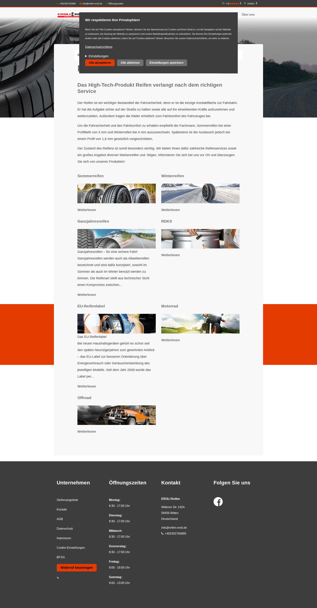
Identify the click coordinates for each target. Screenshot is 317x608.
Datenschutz (65, 528)
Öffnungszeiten (115, 3)
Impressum (64, 538)
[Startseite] (74, 15)
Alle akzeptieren (100, 62)
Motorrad (169, 306)
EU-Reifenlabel (91, 306)
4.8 (227, 3)
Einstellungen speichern (166, 62)
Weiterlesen (86, 210)
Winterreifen (172, 176)
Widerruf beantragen (77, 567)
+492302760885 (67, 3)
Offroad (84, 398)
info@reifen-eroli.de (92, 3)
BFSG (61, 557)
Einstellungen (98, 56)
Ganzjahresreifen (93, 221)
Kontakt (62, 509)
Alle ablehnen (130, 62)
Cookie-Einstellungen (71, 547)
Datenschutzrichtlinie (98, 46)
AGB (60, 519)
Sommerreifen (90, 176)
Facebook (218, 501)
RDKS (166, 221)
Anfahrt (250, 3)
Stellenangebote (67, 499)
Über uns (248, 14)
